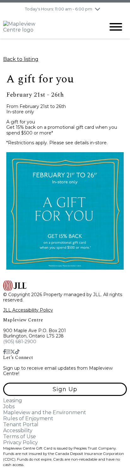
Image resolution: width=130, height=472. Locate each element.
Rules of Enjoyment (28, 418)
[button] (65, 389)
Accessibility (17, 430)
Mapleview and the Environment (44, 412)
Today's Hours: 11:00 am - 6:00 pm (58, 8)
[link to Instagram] (8, 352)
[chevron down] (97, 9)
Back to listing (20, 59)
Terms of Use (19, 436)
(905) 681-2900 (19, 341)
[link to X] (12, 352)
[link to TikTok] (17, 352)
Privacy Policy (20, 442)
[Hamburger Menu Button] (116, 26)
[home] (49, 27)
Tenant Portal (20, 424)
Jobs (9, 406)
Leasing (12, 400)
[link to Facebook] (4, 352)
